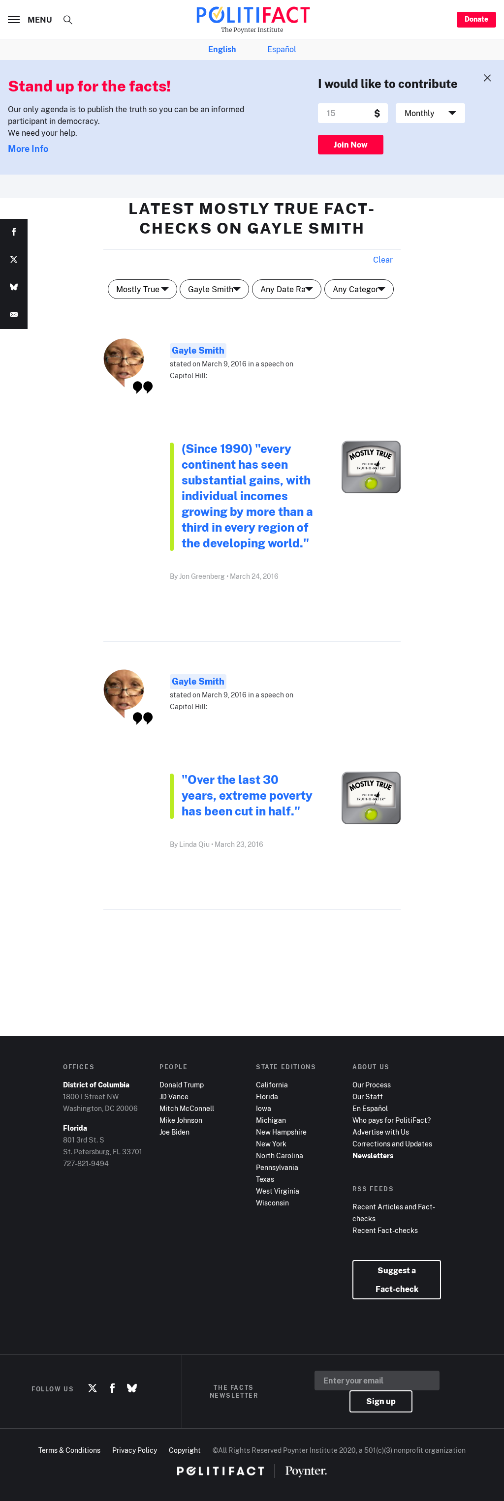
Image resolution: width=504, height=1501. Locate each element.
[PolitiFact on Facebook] (112, 1388)
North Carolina (279, 1155)
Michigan (271, 1120)
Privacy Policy (134, 1450)
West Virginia (277, 1191)
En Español (370, 1108)
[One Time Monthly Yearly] (431, 113)
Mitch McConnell (186, 1108)
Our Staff (367, 1096)
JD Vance (174, 1096)
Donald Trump (181, 1085)
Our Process (371, 1085)
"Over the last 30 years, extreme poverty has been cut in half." (247, 795)
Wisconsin (272, 1203)
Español (281, 49)
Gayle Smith (198, 350)
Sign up (381, 1401)
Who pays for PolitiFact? (391, 1120)
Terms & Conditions (69, 1450)
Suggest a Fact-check (397, 1279)
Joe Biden (174, 1132)
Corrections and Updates (392, 1144)
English (222, 49)
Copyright (185, 1450)
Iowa (263, 1108)
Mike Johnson (180, 1120)
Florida (267, 1096)
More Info (28, 148)
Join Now (351, 145)
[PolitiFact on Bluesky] (132, 1388)
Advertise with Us (380, 1132)
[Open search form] (68, 20)
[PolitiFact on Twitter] (92, 1388)
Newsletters (372, 1155)
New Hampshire (281, 1132)
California (272, 1085)
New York (271, 1144)
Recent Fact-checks (385, 1230)
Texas (265, 1179)
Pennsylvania (277, 1167)
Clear (383, 260)
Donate (476, 19)
